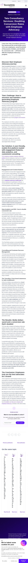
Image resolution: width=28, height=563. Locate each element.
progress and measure (19, 117)
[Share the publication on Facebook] (15, 434)
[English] (23, 1)
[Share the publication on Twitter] (12, 434)
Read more (14, 511)
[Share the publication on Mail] (19, 434)
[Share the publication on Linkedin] (9, 434)
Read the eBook (7, 511)
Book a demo (20, 422)
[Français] (26, 1)
